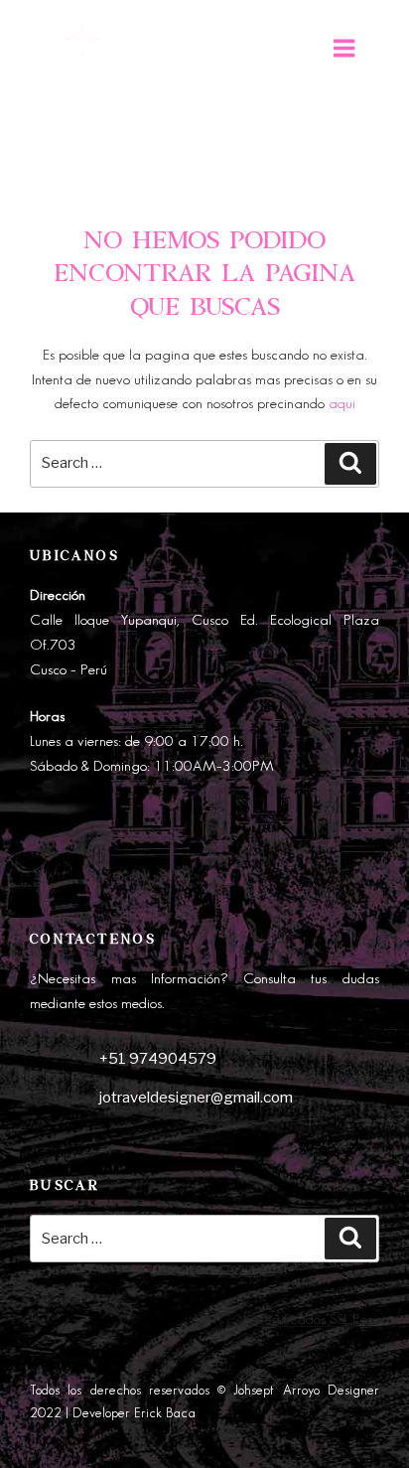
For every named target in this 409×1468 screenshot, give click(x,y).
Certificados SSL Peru (316, 1320)
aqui (342, 404)
